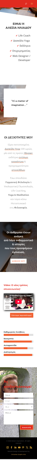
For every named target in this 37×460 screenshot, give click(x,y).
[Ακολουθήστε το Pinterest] (23, 447)
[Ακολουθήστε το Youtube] (19, 447)
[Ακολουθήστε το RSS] (31, 447)
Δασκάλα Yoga (12, 148)
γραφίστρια (17, 161)
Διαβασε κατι (18, 261)
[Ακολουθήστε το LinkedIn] (15, 447)
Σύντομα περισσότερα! (22, 315)
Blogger (28, 153)
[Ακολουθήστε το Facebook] (11, 447)
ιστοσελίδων (18, 169)
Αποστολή (26, 427)
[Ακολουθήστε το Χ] (27, 447)
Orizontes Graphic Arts (18, 454)
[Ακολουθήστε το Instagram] (7, 447)
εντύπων (23, 157)
